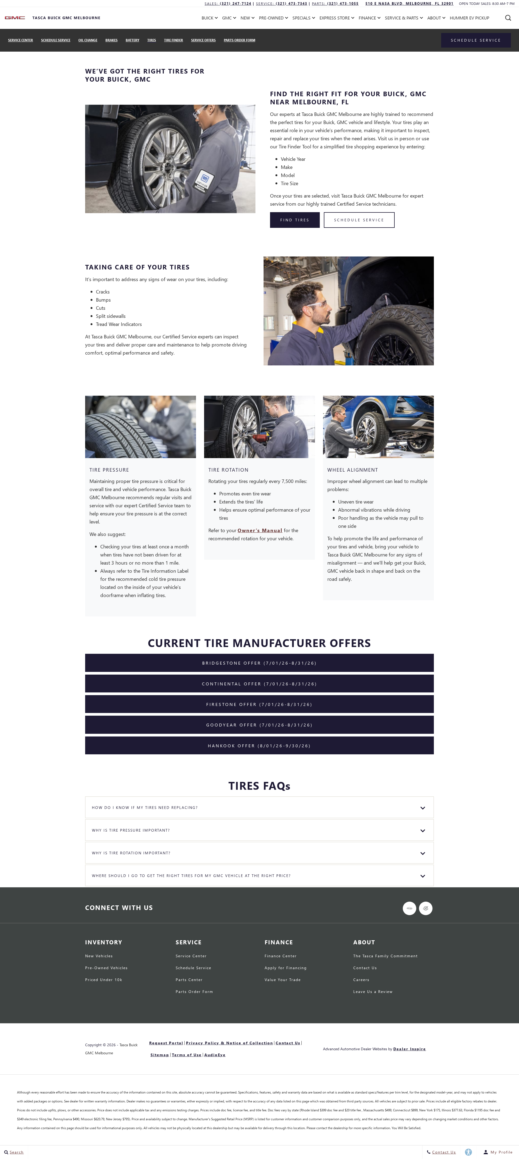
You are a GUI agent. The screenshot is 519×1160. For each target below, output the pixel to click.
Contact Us (365, 968)
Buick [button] (207, 19)
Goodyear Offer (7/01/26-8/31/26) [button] (259, 725)
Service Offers (203, 40)
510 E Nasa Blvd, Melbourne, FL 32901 (409, 3)
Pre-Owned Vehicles (106, 968)
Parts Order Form (239, 40)
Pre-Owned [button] (271, 19)
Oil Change (87, 40)
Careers (361, 980)
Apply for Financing (286, 968)
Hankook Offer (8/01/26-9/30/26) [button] (259, 745)
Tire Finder (173, 40)
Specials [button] (301, 19)
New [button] (246, 19)
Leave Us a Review (373, 992)
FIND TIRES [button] (295, 219)
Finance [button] (367, 19)
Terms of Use (187, 1054)
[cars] (409, 908)
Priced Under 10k (103, 980)
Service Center (20, 40)
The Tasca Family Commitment (385, 956)
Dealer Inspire (409, 1048)
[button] (508, 18)
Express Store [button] (334, 19)
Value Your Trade (283, 980)
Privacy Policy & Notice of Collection (229, 1042)
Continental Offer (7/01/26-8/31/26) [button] (259, 683)
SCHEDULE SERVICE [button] (359, 219)
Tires (151, 40)
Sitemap (160, 1054)
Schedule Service (55, 40)
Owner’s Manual (260, 530)
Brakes (111, 40)
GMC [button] (228, 19)
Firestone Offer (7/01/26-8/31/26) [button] (259, 704)
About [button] (434, 19)
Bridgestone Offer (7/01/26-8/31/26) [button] (259, 663)
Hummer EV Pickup (469, 18)
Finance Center (281, 956)
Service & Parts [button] (401, 19)
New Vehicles (99, 956)
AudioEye (215, 1054)
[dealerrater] (425, 908)
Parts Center (189, 980)
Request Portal (166, 1042)
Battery (132, 40)
